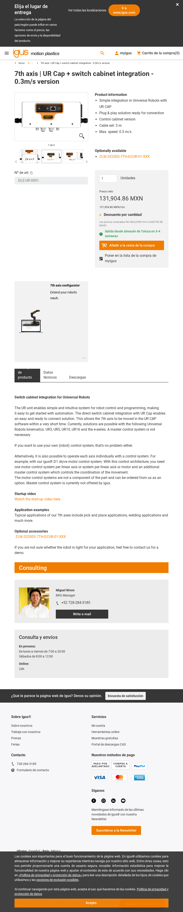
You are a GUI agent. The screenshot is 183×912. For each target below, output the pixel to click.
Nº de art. (22, 173)
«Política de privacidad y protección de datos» (50, 875)
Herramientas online (105, 732)
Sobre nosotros (21, 725)
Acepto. (91, 903)
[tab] (27, 375)
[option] (51, 116)
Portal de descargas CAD (109, 744)
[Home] (36, 54)
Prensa (16, 738)
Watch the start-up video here (37, 499)
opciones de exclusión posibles (57, 880)
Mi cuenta (98, 725)
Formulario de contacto (33, 770)
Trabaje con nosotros (25, 732)
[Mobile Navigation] (6, 53)
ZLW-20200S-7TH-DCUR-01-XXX (124, 156)
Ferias (15, 744)
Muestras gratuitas (105, 738)
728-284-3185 (26, 764)
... (32, 63)
